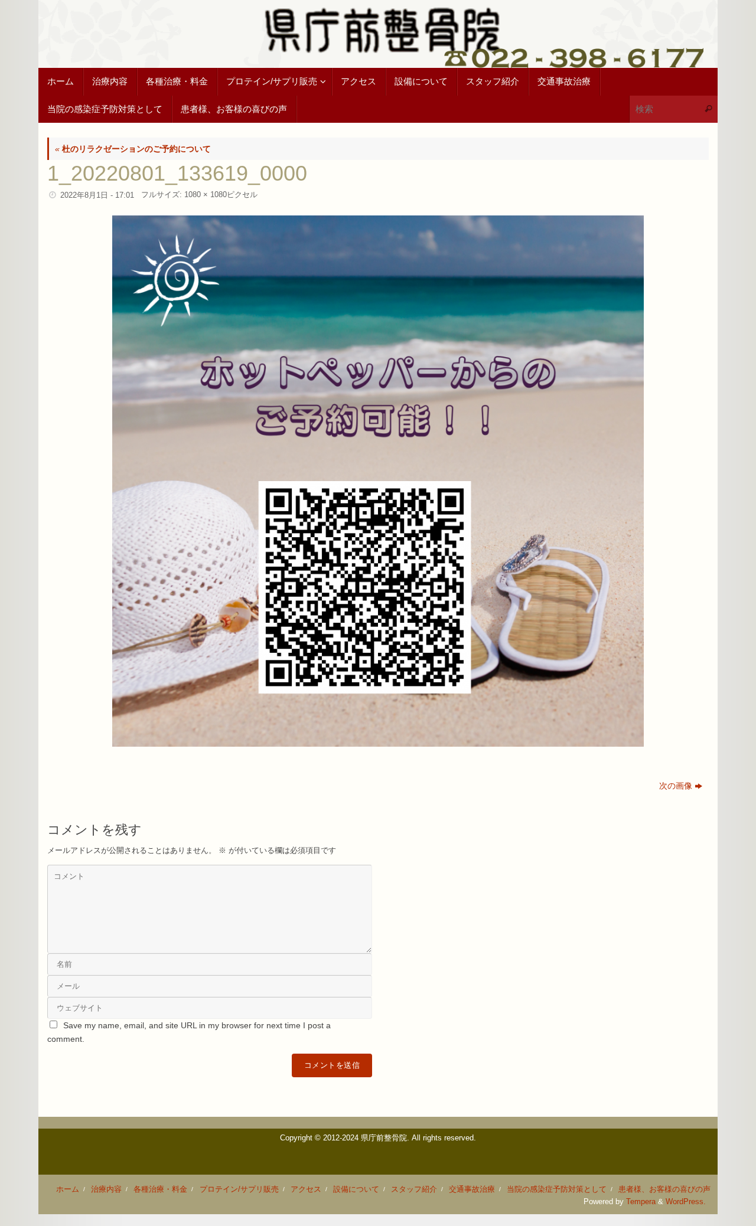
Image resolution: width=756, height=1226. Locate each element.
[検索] (708, 109)
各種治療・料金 (160, 1189)
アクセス (306, 1189)
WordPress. (686, 1202)
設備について (356, 1189)
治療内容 (106, 1189)
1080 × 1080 (205, 195)
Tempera (641, 1202)
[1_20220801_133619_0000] (378, 481)
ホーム (67, 1189)
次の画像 (675, 785)
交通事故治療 (472, 1189)
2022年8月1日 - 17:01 (97, 195)
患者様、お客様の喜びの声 (664, 1189)
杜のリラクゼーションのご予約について (133, 148)
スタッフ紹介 (414, 1189)
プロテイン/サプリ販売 (239, 1189)
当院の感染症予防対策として (557, 1189)
